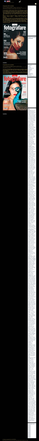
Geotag (29, 245)
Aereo (34, 282)
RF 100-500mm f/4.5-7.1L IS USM (31, 392)
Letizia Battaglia (33, 151)
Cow (30, 405)
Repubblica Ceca (30, 110)
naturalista (29, 306)
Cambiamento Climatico (31, 239)
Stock (34, 230)
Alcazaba (32, 399)
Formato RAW (32, 214)
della (29, 405)
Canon (29, 417)
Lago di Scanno (30, 376)
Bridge (32, 159)
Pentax (32, 293)
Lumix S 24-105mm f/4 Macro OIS (31, 411)
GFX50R (34, 136)
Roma (29, 135)
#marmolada (33, 294)
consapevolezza (30, 255)
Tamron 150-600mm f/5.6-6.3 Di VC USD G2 (32, 305)
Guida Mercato (32, 196)
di (32, 344)
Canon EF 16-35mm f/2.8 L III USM (31, 345)
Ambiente (29, 198)
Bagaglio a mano (30, 150)
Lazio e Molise (32, 169)
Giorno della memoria (31, 381)
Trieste (29, 370)
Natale (32, 393)
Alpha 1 (29, 222)
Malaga (32, 189)
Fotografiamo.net (31, 357)
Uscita (32, 175)
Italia (33, 128)
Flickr (30, 322)
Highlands (29, 304)
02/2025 (29, 437)
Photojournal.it (30, 73)
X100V (29, 209)
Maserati (29, 142)
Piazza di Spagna (30, 380)
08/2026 (29, 425)
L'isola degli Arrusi (32, 401)
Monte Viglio (30, 141)
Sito (31, 183)
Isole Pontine (30, 259)
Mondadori (29, 309)
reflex (7, 67)
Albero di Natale (32, 323)
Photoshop (29, 139)
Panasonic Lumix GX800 (32, 379)
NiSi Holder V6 (30, 203)
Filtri (34, 293)
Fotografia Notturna (31, 124)
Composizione (30, 397)
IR (34, 406)
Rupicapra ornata (32, 411)
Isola (29, 179)
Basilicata (29, 192)
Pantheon (31, 130)
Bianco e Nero (30, 221)
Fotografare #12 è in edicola (8, 64)
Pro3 (31, 250)
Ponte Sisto (32, 289)
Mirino (34, 221)
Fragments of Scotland (31, 208)
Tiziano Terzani (30, 195)
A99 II (34, 257)
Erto (32, 306)
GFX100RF (32, 383)
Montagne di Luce (31, 347)
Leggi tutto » (5, 62)
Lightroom (33, 308)
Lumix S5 (32, 269)
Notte (29, 218)
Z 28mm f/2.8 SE (32, 340)
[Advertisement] (32, 20)
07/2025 (29, 433)
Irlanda (31, 200)
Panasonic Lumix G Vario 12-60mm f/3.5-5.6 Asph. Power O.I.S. (32, 296)
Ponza (32, 174)
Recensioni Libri (30, 74)
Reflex (33, 405)
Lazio (29, 315)
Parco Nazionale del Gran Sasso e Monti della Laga (32, 191)
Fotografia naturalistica (31, 263)
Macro (33, 385)
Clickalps (29, 67)
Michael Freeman (30, 149)
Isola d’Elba (30, 128)
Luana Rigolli (30, 215)
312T (32, 319)
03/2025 (29, 436)
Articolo (32, 369)
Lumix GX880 (33, 312)
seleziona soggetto (31, 237)
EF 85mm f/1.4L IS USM (32, 378)
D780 (31, 179)
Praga (32, 120)
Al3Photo (34, 130)
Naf (28, 196)
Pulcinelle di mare (31, 148)
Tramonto (33, 139)
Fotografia (34, 259)
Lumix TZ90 (33, 408)
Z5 (30, 218)
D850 (29, 256)
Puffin (32, 310)
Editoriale (29, 235)
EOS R (32, 316)
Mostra (29, 383)
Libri (29, 400)
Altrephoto (29, 275)
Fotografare (31, 229)
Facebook (29, 265)
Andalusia (29, 341)
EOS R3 (31, 281)
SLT (33, 165)
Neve (29, 382)
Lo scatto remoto (30, 267)
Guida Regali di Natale (31, 147)
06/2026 (29, 426)
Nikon (29, 335)
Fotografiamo (30, 69)
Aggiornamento (30, 171)
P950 (33, 194)
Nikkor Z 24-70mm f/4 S (32, 129)
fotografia (32, 202)
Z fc (30, 299)
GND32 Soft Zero (30, 161)
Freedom (29, 277)
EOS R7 (32, 222)
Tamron (29, 294)
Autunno (29, 158)
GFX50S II (29, 412)
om (28, 130)
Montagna (30, 153)
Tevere (29, 157)
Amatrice (31, 346)
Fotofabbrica (34, 299)
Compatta (29, 399)
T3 (30, 400)
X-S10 (30, 364)
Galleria (29, 236)
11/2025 (29, 431)
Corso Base (33, 277)
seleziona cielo (30, 317)
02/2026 (29, 429)
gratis (34, 319)
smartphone (30, 349)
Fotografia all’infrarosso (31, 143)
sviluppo (31, 301)
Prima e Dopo (30, 283)
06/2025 (29, 434)
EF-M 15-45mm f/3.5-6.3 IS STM (31, 338)
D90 (33, 141)
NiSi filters (29, 185)
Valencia (31, 282)
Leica (31, 257)
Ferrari (33, 246)
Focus (30, 332)
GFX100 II (29, 420)
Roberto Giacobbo (31, 413)
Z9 (33, 337)
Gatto (33, 200)
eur (33, 359)
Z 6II (34, 267)
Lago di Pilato (30, 144)
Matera (29, 132)
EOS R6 (5, 67)
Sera (34, 376)
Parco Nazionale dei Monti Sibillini (31, 212)
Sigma (32, 236)
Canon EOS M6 (30, 350)
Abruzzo (29, 120)
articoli (32, 330)
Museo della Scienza (31, 290)
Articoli (29, 66)
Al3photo (29, 231)
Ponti (33, 244)
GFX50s (32, 157)
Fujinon (31, 170)
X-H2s (32, 231)
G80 (32, 362)
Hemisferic (33, 235)
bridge (35, 231)
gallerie (33, 351)
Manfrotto (31, 395)
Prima (29, 170)
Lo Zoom (29, 404)
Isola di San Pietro (31, 152)
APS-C (34, 264)
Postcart (29, 368)
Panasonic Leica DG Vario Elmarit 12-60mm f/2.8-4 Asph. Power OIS (31, 116)
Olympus (34, 375)
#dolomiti (33, 364)
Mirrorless (29, 258)
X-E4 (32, 391)
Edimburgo (32, 288)
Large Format (33, 365)
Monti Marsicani (33, 160)
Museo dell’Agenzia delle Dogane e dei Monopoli (31, 266)
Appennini (29, 384)
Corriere (33, 262)
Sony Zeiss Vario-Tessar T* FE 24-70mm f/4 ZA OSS (31, 205)
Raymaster (31, 123)
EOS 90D (29, 358)
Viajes (34, 346)
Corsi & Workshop (31, 68)
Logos (29, 278)
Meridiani (31, 165)
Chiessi (29, 181)
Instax (34, 203)
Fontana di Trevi (33, 238)
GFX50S (29, 252)
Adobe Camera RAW (31, 248)
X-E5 (32, 252)
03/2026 (29, 428)
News (29, 72)
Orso (34, 236)
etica (29, 313)
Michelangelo (33, 333)
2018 (30, 389)
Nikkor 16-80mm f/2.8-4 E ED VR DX (31, 281)
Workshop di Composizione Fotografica (30, 343)
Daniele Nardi (30, 302)
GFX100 (29, 175)
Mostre (29, 71)
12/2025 (29, 430)
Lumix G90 (30, 300)
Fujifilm (30, 146)
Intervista (32, 142)
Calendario (29, 223)
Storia (29, 352)
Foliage (29, 151)
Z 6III (35, 404)
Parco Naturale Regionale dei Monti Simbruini (31, 287)
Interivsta (29, 190)
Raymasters (31, 230)
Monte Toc (32, 181)
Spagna (32, 404)
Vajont (29, 238)
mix (34, 110)
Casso (34, 255)
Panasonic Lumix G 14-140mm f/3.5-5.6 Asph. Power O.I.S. (31, 177)
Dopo (29, 282)
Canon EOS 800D (31, 363)
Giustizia (32, 407)
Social (29, 289)
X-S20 (29, 407)
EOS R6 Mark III (30, 184)
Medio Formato (32, 352)
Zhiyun (34, 195)
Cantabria (29, 333)
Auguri (32, 305)
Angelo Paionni (30, 228)
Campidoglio (34, 258)
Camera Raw (30, 188)
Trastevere (29, 201)
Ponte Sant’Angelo (31, 133)
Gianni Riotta (30, 264)
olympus (29, 125)
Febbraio (29, 388)
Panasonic (30, 360)
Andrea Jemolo (33, 353)
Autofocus (33, 349)
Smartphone (30, 366)
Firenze (33, 412)
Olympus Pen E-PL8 (31, 217)
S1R (32, 275)
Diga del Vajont (30, 291)
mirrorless (9, 67)
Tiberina (34, 166)
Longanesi (32, 233)
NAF (34, 301)
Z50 (33, 367)
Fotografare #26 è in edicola (8, 5)
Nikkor (29, 293)
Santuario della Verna (31, 111)
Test (29, 312)
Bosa (31, 325)
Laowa (29, 325)
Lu (34, 222)
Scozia (29, 353)
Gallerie (29, 70)
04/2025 (29, 435)
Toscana (33, 332)
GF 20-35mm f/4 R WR (31, 167)
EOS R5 (33, 281)
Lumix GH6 (32, 398)
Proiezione (32, 134)
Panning (29, 288)
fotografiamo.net (30, 251)
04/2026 (29, 427)
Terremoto (29, 247)
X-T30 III (33, 183)
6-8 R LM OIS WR (31, 324)
